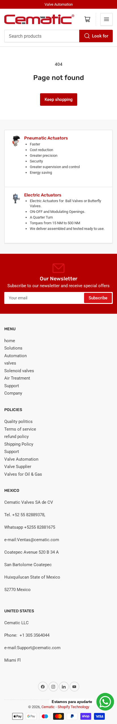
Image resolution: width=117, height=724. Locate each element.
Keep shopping (59, 99)
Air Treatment (17, 378)
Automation (15, 355)
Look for (100, 36)
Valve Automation (21, 459)
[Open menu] (106, 19)
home (9, 340)
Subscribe (98, 297)
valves (10, 363)
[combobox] (58, 36)
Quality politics (18, 421)
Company (13, 393)
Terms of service (20, 429)
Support (11, 385)
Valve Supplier (17, 466)
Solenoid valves (19, 370)
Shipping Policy (18, 444)
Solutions (13, 348)
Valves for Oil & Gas (23, 474)
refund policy (16, 436)
